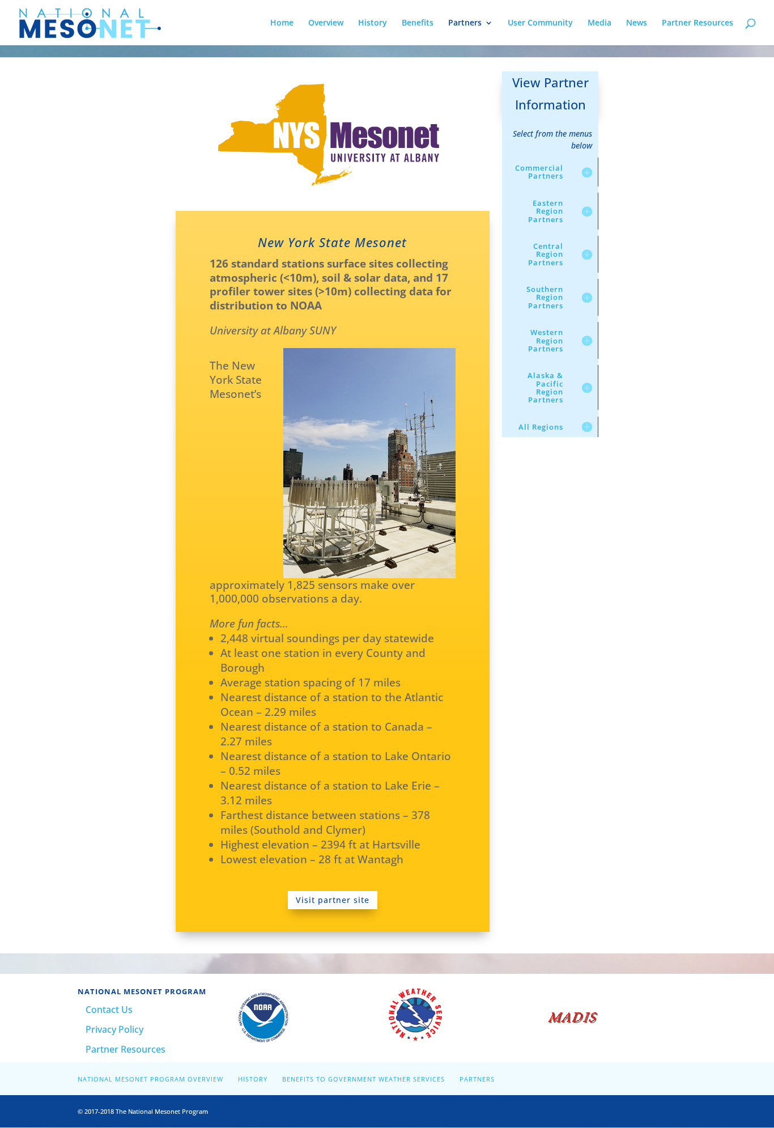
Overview (325, 23)
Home (282, 23)
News (636, 23)
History (372, 23)
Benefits (417, 23)
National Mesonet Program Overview (150, 1079)
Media (599, 23)
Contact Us (109, 1009)
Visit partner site (332, 899)
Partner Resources (697, 23)
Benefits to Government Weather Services (363, 1079)
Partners (465, 23)
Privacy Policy (114, 1029)
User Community (540, 23)
